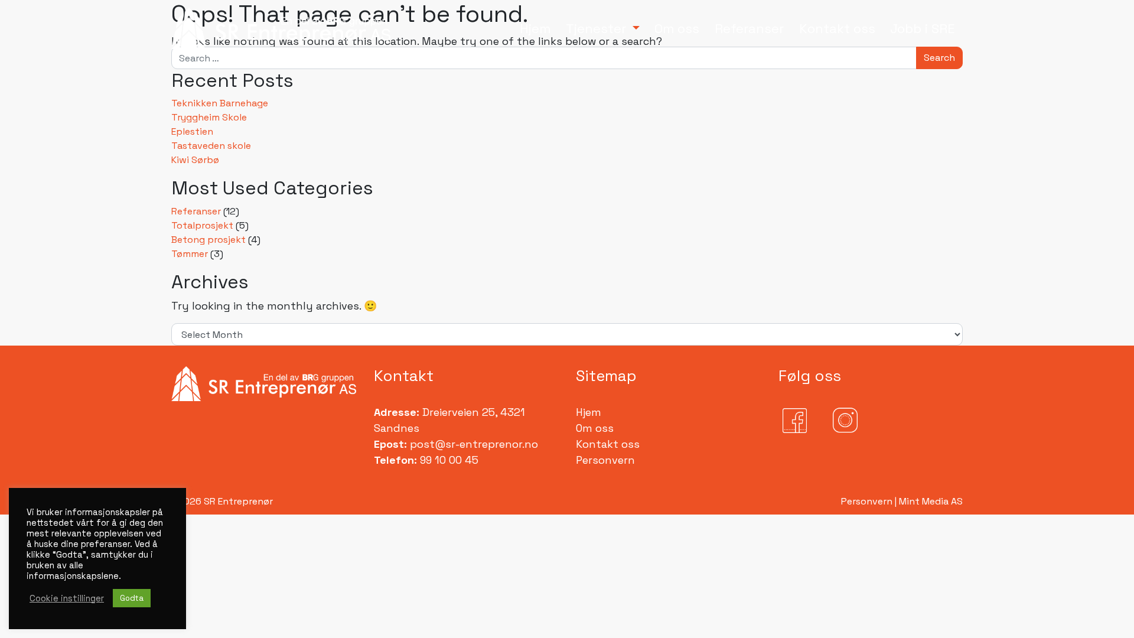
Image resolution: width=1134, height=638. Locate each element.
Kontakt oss (608, 444)
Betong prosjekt (208, 239)
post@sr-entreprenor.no (474, 444)
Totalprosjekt (202, 225)
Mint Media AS (931, 501)
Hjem (588, 412)
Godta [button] (132, 598)
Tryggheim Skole (209, 117)
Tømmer (189, 254)
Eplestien (192, 131)
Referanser (196, 211)
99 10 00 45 (447, 460)
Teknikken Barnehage (219, 103)
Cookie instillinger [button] (67, 598)
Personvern (605, 460)
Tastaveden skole (211, 145)
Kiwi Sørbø (195, 160)
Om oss (595, 428)
